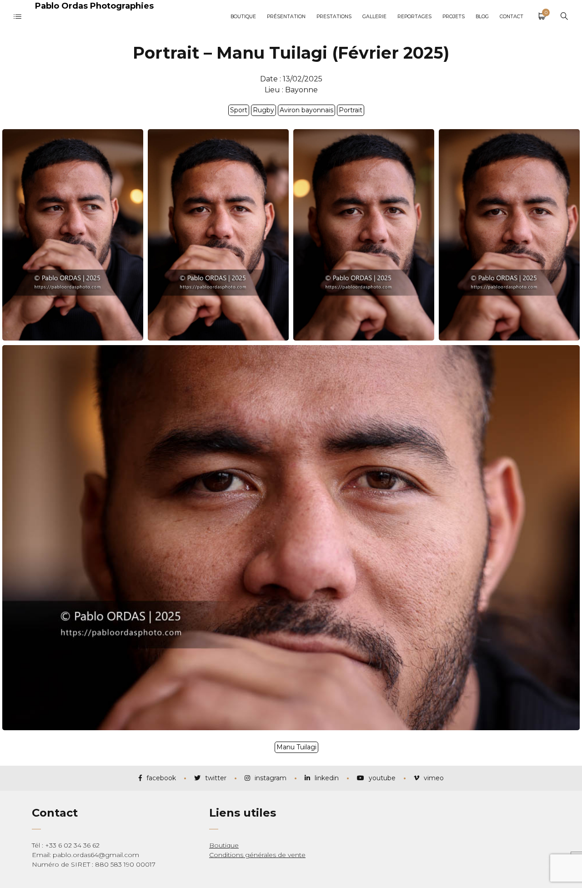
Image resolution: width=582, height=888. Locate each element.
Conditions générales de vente (257, 855)
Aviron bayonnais (306, 110)
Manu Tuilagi (296, 747)
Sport (238, 110)
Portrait (350, 110)
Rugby (263, 110)
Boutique (224, 845)
